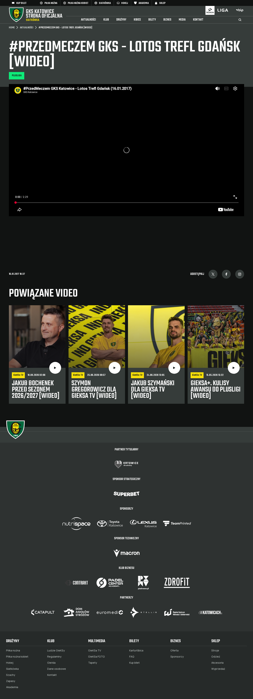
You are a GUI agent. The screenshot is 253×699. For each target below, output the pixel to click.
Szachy (10, 675)
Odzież (215, 656)
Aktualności (88, 19)
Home (12, 27)
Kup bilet (134, 662)
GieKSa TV (94, 650)
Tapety (92, 662)
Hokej (9, 662)
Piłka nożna (13, 650)
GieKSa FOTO (96, 656)
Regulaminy (54, 656)
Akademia (12, 687)
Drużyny (121, 19)
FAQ (131, 656)
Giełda (51, 662)
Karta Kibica (136, 650)
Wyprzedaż (218, 668)
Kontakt (198, 19)
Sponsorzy (177, 656)
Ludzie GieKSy (56, 650)
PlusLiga (16, 75)
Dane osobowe (56, 668)
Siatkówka (12, 668)
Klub (106, 19)
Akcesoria (217, 662)
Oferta (174, 650)
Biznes (167, 19)
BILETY (152, 19)
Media (182, 19)
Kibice (137, 19)
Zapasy (10, 681)
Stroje (215, 650)
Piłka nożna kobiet (17, 656)
